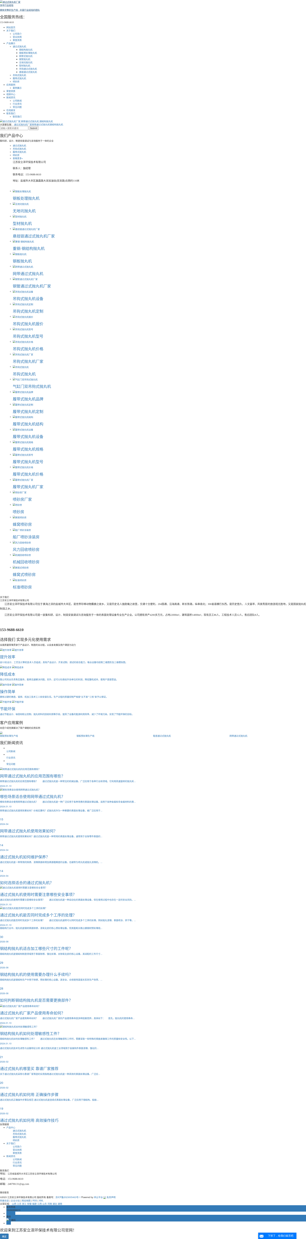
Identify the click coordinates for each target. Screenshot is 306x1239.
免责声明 (111, 1197)
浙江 (24, 1203)
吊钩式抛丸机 (19, 75)
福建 (34, 1203)
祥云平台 (98, 1197)
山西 (14, 1203)
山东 (44, 1203)
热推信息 (4, 1200)
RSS (35, 1200)
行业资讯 (17, 103)
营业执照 (17, 36)
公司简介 (17, 33)
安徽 (29, 1203)
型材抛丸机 (24, 65)
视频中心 (10, 94)
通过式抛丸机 (19, 46)
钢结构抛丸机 (26, 49)
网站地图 (26, 1200)
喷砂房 (16, 81)
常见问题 (17, 106)
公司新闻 (17, 100)
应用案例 (10, 84)
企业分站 (15, 1200)
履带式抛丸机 (19, 78)
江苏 (19, 1203)
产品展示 (10, 43)
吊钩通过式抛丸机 (28, 68)
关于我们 (10, 30)
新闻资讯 (10, 97)
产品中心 (10, 1127)
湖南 (60, 1203)
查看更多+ (18, 158)
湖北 (55, 1203)
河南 (49, 1203)
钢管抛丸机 (24, 59)
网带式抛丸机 (26, 55)
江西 (39, 1203)
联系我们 (10, 113)
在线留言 (10, 110)
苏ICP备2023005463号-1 (68, 1197)
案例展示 (17, 87)
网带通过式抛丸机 (41, 124)
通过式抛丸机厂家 (23, 124)
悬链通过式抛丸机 (28, 71)
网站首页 (10, 27)
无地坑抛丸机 (26, 62)
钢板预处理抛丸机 (28, 52)
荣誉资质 (17, 40)
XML (41, 1200)
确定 (4, 1236)
